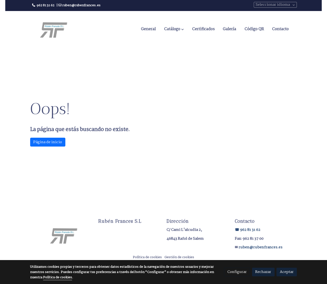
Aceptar (287, 272)
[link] (53, 29)
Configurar (237, 272)
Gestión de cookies (179, 257)
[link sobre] (61, 235)
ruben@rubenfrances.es (260, 247)
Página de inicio (47, 142)
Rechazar (263, 272)
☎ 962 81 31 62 (247, 230)
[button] (174, 29)
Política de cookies (147, 257)
